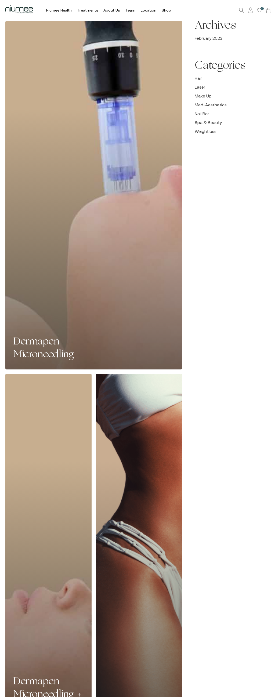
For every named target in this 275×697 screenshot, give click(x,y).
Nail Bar (202, 113)
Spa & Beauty (208, 122)
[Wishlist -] (259, 10)
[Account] (251, 10)
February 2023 (209, 38)
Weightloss (205, 131)
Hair (198, 78)
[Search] (241, 10)
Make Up (203, 95)
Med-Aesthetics (211, 104)
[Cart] (267, 10)
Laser (200, 87)
